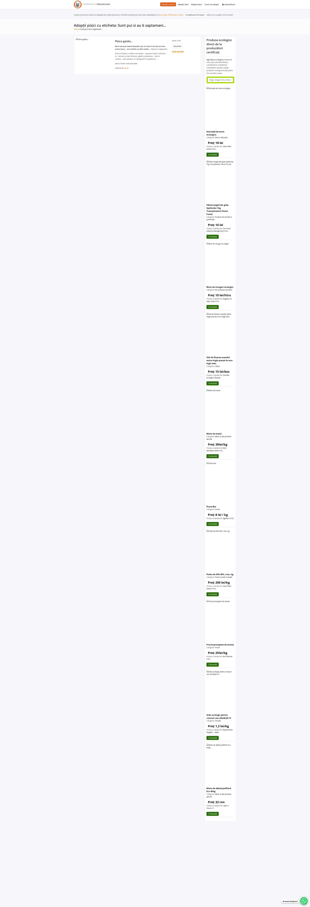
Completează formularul (194, 15)
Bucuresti (177, 46)
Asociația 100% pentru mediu (171, 15)
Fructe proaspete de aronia (220, 644)
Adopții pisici (196, 4)
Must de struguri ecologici (219, 287)
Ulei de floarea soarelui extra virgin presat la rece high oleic (219, 360)
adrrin (126, 68)
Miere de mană (213, 433)
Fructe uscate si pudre (223, 577)
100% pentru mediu (103, 4)
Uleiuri (217, 366)
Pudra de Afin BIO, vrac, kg (219, 574)
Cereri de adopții (212, 4)
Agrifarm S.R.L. (228, 518)
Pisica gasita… (124, 41)
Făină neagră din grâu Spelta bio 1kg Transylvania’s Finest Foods (217, 210)
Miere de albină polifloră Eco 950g (218, 790)
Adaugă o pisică (168, 4)
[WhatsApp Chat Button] (304, 901)
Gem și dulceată (221, 137)
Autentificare (229, 4)
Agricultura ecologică (214, 59)
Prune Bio (211, 506)
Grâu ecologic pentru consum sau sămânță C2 (218, 716)
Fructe (217, 509)
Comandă (212, 154)
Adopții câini (183, 4)
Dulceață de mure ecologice (215, 133)
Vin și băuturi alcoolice (223, 290)
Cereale (218, 721)
